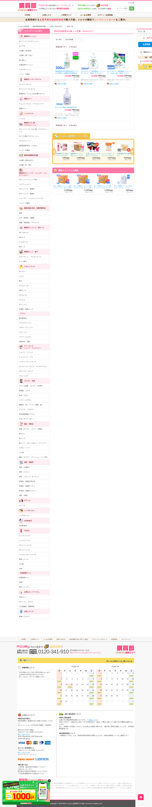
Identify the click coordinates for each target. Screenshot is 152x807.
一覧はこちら (92, 720)
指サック (22, 247)
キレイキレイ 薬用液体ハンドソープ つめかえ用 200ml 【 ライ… (119, 72)
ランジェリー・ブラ (26, 357)
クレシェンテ (23, 376)
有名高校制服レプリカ (26, 414)
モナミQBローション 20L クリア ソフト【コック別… (83, 187)
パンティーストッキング (27, 362)
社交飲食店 (23, 526)
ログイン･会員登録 (105, 15)
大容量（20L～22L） (26, 55)
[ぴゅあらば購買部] (28, 7)
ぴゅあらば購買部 (23, 26)
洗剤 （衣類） (24, 495)
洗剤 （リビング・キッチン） (29, 477)
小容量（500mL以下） (56, 26)
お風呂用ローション (26, 65)
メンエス (22, 118)
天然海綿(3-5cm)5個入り (124, 154)
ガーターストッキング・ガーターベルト (33, 366)
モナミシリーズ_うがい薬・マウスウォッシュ (33, 130)
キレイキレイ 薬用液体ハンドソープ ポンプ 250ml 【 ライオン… (93, 72)
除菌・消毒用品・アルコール (29, 222)
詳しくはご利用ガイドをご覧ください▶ (119, 661)
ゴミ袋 (21, 452)
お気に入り (46, 15)
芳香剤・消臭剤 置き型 (27, 481)
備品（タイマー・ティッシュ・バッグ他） (33, 457)
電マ (20, 281)
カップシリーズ (24, 536)
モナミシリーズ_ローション (28, 41)
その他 (21, 564)
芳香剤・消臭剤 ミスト (27, 486)
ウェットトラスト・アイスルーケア (31, 104)
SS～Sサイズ (23, 232)
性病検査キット (24, 577)
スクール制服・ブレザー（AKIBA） (31, 386)
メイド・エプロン (25, 400)
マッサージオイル (25, 84)
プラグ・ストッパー (26, 327)
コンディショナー (25, 184)
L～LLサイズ (23, 242)
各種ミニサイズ (24, 616)
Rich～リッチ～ (24, 587)
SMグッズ (22, 290)
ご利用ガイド (66, 15)
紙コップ (22, 438)
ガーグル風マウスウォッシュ (29, 136)
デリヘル (22, 505)
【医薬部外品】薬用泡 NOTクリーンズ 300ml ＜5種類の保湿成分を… (67, 72)
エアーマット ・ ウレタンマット (30, 257)
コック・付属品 (24, 74)
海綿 (20, 213)
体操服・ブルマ (24, 390)
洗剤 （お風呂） (24, 467)
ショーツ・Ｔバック (26, 352)
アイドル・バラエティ (26, 409)
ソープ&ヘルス (24, 515)
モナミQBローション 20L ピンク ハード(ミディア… (103, 187)
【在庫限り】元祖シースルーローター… (62, 154)
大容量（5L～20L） (25, 165)
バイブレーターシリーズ (27, 554)
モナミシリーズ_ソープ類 (28, 179)
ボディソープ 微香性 (26, 194)
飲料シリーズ (23, 559)
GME (21, 582)
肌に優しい (23, 60)
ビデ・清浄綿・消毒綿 (26, 218)
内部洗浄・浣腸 (24, 341)
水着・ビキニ (23, 395)
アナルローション (25, 69)
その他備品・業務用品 (26, 606)
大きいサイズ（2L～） (27, 419)
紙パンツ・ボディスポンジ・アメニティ (33, 443)
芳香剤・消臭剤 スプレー (27, 491)
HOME (27, 15)
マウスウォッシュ (25, 141)
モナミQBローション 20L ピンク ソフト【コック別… (62, 187)
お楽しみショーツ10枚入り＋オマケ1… (93, 154)
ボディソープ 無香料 (26, 189)
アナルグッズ (23, 286)
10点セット (23, 597)
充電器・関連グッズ (26, 309)
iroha (20, 568)
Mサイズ (22, 237)
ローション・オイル (26, 602)
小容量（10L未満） (25, 51)
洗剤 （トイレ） (24, 472)
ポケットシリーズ (25, 545)
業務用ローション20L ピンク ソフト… (78, 154)
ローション (23, 304)
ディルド (22, 300)
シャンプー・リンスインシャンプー (31, 198)
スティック (23, 332)
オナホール (23, 295)
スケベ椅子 (23, 261)
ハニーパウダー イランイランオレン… (108, 154)
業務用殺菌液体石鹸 (39, 26)
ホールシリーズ (24, 550)
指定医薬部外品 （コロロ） (28, 145)
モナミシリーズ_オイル (27, 89)
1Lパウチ (22, 46)
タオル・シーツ (24, 448)
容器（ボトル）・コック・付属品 (30, 429)
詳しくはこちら (23, 734)
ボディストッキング (26, 371)
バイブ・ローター (25, 337)
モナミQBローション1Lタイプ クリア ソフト (123, 187)
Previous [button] (52, 151)
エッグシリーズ (24, 540)
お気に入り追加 (61, 83)
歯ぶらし (22, 433)
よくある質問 (85, 15)
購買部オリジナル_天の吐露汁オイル (32, 94)
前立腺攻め (23, 318)
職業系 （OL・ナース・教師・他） (31, 405)
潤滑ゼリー (23, 108)
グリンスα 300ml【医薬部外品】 (66, 107)
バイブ (21, 276)
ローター (22, 271)
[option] (93, 151)
